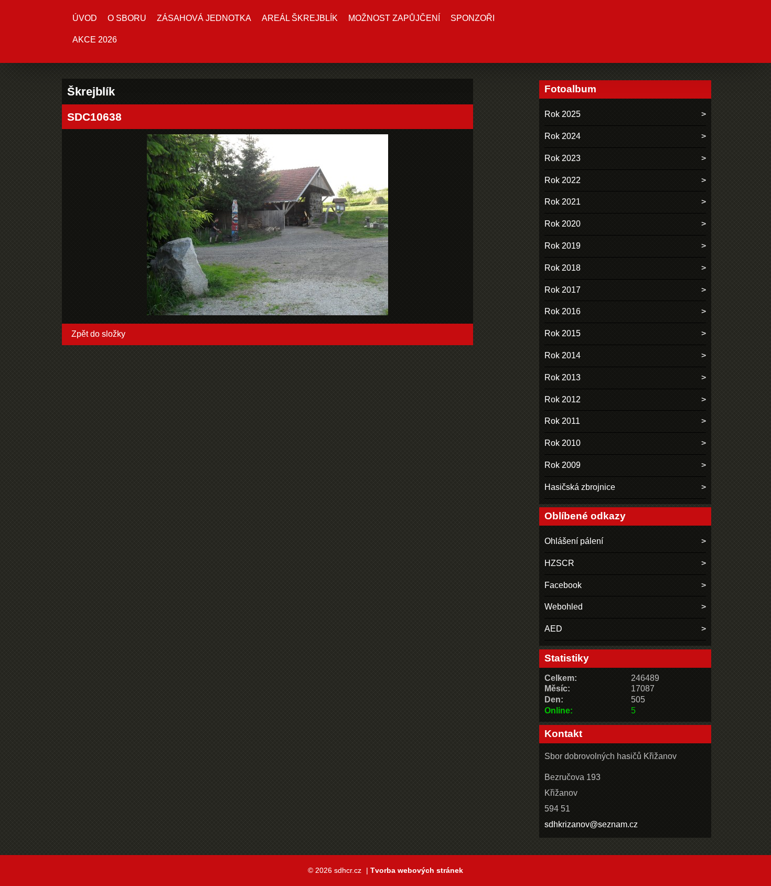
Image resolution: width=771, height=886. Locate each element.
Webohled (563, 606)
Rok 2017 (562, 289)
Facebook (563, 585)
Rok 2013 (562, 377)
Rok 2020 (562, 223)
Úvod (84, 18)
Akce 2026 (94, 39)
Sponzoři (473, 18)
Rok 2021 (562, 201)
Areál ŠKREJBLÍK (300, 18)
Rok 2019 (562, 245)
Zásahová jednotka (204, 18)
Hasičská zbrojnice (579, 487)
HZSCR (559, 563)
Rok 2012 (562, 399)
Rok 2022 (562, 180)
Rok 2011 (562, 421)
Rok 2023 (562, 158)
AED (553, 628)
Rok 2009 (562, 465)
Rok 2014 (562, 355)
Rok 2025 (562, 114)
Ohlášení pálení (573, 541)
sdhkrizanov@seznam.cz (591, 824)
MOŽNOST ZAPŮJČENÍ (394, 18)
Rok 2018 (562, 267)
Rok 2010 (562, 443)
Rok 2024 (562, 136)
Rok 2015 (562, 333)
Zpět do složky (98, 333)
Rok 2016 (562, 311)
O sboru (127, 18)
